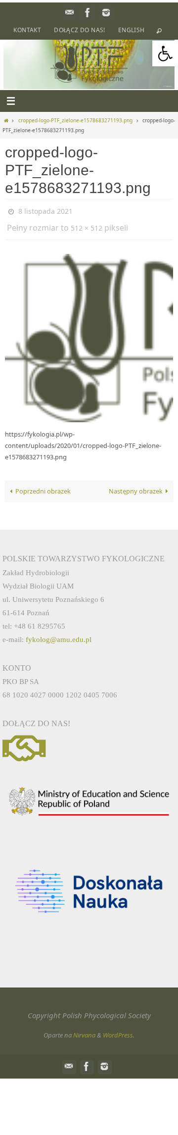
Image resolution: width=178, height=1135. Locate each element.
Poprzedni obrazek (43, 486)
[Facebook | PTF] (88, 12)
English (131, 30)
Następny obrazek (136, 486)
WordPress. (118, 1030)
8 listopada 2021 (45, 210)
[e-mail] (70, 12)
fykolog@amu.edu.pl (58, 635)
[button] (165, 53)
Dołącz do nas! (79, 30)
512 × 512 (86, 224)
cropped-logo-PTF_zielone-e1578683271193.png (75, 120)
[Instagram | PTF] (106, 12)
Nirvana (84, 1030)
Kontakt (27, 30)
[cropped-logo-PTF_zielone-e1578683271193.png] (89, 333)
